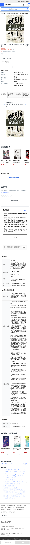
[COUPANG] (6, 522)
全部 (3, 9)
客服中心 (27, 1)
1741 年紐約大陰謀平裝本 (8, 498)
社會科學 (10, 464)
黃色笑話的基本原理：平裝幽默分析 (10, 488)
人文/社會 (22, 13)
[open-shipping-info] (14, 58)
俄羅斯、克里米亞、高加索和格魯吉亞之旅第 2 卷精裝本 (14, 496)
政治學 (22, 464)
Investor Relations (11, 505)
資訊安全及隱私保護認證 (19, 509)
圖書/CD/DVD (10, 13)
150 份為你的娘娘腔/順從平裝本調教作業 (11, 484)
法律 (6, 464)
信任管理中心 (11, 507)
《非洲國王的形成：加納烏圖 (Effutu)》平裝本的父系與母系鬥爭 (14, 476)
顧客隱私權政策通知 (20, 507)
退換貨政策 (3, 507)
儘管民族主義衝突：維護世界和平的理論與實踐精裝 (13, 482)
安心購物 (3, 509)
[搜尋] (27, 9)
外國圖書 (16, 13)
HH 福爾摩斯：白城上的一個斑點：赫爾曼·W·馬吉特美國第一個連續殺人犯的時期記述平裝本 (14, 492)
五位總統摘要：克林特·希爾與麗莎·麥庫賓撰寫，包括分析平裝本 (14, 472)
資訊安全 (9, 509)
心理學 (26, 13)
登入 (19, 1)
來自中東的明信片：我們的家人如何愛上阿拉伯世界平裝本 (14, 470)
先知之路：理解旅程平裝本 (8, 486)
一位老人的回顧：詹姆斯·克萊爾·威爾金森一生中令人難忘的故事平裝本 (14, 480)
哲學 (26, 464)
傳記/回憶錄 (16, 464)
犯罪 (2, 464)
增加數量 (2, 67)
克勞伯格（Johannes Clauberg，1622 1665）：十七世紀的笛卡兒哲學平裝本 (13, 474)
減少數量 (11, 67)
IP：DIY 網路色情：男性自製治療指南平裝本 (12, 478)
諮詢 (25, 210)
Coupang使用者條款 (21, 505)
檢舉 (24, 247)
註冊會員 (23, 1)
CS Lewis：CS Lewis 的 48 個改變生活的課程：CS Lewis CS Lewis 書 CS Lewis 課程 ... (14, 494)
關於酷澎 (3, 505)
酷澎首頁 (3, 13)
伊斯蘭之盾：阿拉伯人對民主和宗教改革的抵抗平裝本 (14, 490)
